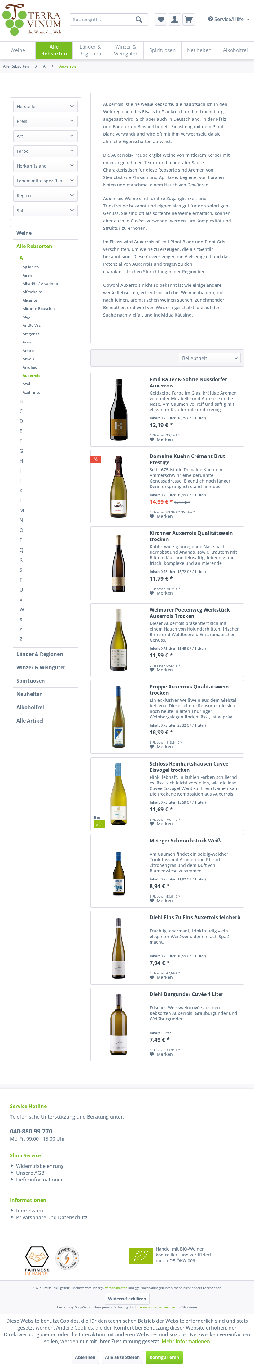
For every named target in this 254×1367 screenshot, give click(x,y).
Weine (24, 232)
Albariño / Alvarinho (40, 283)
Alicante (30, 300)
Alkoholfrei (30, 707)
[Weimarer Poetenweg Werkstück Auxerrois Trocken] (118, 640)
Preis (22, 121)
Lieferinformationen (39, 1179)
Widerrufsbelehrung (39, 1166)
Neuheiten (29, 694)
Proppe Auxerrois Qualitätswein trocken (189, 690)
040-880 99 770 (31, 1131)
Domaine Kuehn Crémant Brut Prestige (187, 459)
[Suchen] (139, 19)
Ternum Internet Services (157, 1307)
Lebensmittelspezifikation (43, 181)
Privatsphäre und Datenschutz (51, 1217)
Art (20, 136)
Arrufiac (30, 367)
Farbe (22, 151)
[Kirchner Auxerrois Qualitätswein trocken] (118, 563)
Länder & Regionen (39, 654)
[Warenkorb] (188, 19)
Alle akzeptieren (122, 1357)
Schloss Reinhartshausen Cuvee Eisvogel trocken (189, 767)
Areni (27, 342)
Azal (26, 384)
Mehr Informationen (186, 1341)
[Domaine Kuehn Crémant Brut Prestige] (118, 486)
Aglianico (31, 266)
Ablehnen (85, 1357)
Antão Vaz (32, 325)
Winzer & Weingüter (40, 667)
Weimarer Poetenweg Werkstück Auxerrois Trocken (190, 613)
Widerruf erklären (127, 1299)
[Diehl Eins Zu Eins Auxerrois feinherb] (118, 947)
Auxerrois (31, 375)
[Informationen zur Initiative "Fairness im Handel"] (37, 1260)
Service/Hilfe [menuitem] (229, 19)
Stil (20, 210)
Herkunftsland (32, 166)
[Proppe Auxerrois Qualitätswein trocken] (118, 717)
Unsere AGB (29, 1172)
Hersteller (27, 106)
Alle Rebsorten (34, 246)
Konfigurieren (164, 1357)
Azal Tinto (31, 392)
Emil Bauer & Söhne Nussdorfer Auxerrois (188, 382)
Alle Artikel (30, 720)
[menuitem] (161, 19)
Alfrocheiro (32, 292)
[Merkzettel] (161, 19)
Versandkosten (116, 1288)
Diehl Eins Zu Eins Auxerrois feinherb (195, 917)
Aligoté (29, 317)
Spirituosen (30, 680)
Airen (27, 275)
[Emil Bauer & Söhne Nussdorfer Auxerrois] (118, 409)
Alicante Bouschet (39, 308)
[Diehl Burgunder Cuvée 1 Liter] (118, 1024)
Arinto (28, 350)
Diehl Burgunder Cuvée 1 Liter (186, 994)
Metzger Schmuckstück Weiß (185, 840)
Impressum (29, 1210)
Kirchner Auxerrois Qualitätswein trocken (191, 536)
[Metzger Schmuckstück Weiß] (118, 870)
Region (24, 196)
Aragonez (31, 333)
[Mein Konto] (175, 19)
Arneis (28, 358)
